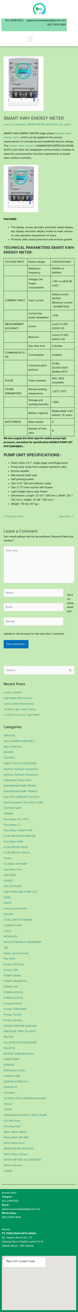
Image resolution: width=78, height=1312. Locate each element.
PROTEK (8, 1036)
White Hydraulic (13, 1165)
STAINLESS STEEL (14, 1070)
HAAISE (8, 880)
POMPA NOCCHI (13, 997)
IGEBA (7, 897)
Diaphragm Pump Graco (18, 780)
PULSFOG (9, 1048)
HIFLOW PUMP (12, 886)
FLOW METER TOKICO (17, 852)
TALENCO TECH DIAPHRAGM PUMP (25, 1098)
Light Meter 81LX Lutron (18, 698)
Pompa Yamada (13, 1020)
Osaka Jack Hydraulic (16, 953)
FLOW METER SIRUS (16, 847)
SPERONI (9, 1064)
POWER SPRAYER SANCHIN (20, 1025)
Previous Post (13, 516)
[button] (30, 39)
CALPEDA (9, 757)
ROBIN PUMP (11, 1059)
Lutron (7, 930)
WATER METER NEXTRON (43, 124)
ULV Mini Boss (12, 1120)
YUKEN (8, 1170)
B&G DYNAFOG (12, 746)
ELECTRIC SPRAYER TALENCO (22, 796)
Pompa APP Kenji (14, 964)
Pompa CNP (11, 969)
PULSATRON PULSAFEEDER (20, 1042)
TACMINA (9, 1092)
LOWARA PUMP (13, 925)
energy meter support (22, 145)
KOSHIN (8, 914)
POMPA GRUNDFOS (15, 981)
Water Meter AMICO (15, 1131)
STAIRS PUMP (12, 1076)
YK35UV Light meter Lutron (20, 709)
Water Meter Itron (14, 1143)
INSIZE (8, 902)
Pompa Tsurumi (13, 1014)
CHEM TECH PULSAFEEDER (20, 763)
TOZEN (8, 1109)
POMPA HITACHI (13, 992)
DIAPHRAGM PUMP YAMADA (21, 791)
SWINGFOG (10, 1087)
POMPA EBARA (12, 975)
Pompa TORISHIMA (15, 1008)
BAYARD (8, 752)
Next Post (66, 516)
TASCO (8, 1104)
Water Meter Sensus (15, 1154)
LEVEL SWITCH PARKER (18, 919)
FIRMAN (8, 813)
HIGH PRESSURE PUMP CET (20, 891)
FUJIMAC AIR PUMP (15, 863)
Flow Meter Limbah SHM (18, 830)
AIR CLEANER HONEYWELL (20, 741)
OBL (6, 947)
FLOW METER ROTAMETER (19, 835)
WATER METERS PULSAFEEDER (22, 1159)
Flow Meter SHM (13, 841)
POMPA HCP (11, 986)
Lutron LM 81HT (13, 692)
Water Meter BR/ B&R (16, 1137)
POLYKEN (9, 958)
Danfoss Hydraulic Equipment (21, 769)
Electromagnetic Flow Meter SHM (23, 802)
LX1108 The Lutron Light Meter (22, 714)
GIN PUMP (10, 875)
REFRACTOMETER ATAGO (19, 1053)
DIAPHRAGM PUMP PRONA (20, 785)
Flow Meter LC (12, 824)
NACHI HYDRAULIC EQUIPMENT (23, 942)
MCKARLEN (10, 936)
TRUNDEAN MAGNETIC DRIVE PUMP (25, 1115)
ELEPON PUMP (12, 808)
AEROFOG (9, 735)
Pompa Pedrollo (13, 1003)
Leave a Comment (14, 124)
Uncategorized (12, 1126)
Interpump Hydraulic (15, 908)
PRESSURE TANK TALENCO (20, 1031)
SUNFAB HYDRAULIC (16, 1081)
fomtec (8, 858)
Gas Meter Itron (13, 869)
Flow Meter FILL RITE (16, 819)
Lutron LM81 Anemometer (19, 703)
